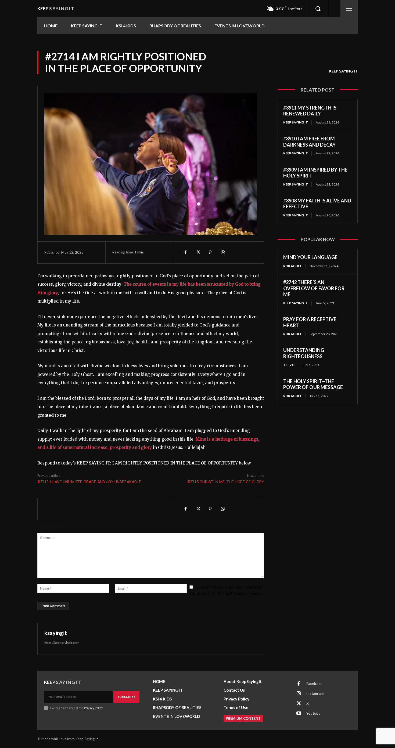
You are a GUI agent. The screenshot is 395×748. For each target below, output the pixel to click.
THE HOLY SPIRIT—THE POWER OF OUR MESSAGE (313, 384)
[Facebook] (185, 252)
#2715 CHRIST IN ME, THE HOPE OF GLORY (225, 482)
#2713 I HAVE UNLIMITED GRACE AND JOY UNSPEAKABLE (89, 482)
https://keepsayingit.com (62, 643)
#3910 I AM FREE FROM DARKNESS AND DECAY (309, 142)
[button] (317, 8)
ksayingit (55, 633)
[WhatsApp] (222, 252)
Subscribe (126, 697)
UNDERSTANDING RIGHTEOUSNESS (303, 353)
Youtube (313, 713)
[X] (197, 252)
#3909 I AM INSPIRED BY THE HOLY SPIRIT (315, 173)
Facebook (314, 683)
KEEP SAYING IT (343, 71)
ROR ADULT (292, 266)
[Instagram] (299, 694)
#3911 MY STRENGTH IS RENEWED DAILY (309, 111)
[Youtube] (299, 713)
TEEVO (289, 365)
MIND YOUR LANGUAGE (310, 257)
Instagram (315, 693)
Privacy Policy (93, 708)
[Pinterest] (210, 252)
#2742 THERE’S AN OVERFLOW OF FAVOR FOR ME (313, 288)
